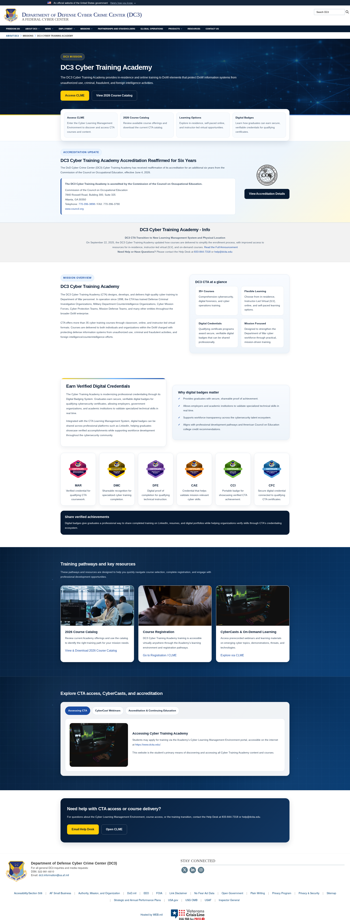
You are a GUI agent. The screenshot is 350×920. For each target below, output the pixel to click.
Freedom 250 (13, 28)
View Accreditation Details (267, 193)
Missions (85, 28)
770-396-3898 (87, 204)
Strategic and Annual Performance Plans (137, 900)
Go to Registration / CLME (160, 655)
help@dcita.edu (223, 251)
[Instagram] (201, 870)
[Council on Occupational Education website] (266, 175)
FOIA (159, 893)
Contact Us (212, 28)
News (48, 28)
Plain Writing (257, 893)
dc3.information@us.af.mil (54, 875)
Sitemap (331, 893)
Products (174, 28)
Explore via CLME (232, 655)
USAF (208, 900)
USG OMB (191, 900)
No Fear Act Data (204, 893)
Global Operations (152, 28)
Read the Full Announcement (221, 247)
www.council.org (74, 208)
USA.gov (173, 900)
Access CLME (75, 95)
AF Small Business (60, 893)
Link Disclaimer (178, 893)
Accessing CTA (77, 710)
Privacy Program (281, 893)
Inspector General (229, 900)
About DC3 (31, 28)
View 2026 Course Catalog (114, 95)
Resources (194, 28)
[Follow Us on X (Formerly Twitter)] (184, 870)
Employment (66, 28)
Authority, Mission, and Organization (99, 893)
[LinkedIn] (193, 870)
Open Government (232, 893)
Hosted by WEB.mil (152, 914)
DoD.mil (131, 893)
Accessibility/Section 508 (28, 893)
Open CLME (114, 829)
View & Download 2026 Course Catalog (91, 650)
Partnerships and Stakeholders (116, 28)
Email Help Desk (83, 829)
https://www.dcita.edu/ (147, 744)
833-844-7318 (202, 251)
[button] (123, 3)
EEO (146, 893)
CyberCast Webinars (107, 710)
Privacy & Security (309, 893)
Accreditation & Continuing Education (152, 710)
